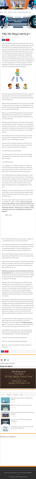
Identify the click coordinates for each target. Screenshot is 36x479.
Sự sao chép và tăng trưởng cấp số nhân (14, 345)
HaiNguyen (29, 472)
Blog (5, 12)
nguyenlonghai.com (14, 472)
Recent (3, 394)
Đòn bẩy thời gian (9, 337)
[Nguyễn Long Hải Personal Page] (18, 4)
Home (1, 12)
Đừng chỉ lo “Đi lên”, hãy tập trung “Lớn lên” (21, 405)
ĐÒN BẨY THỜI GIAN (26, 332)
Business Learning (12, 12)
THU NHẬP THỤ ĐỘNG (7, 334)
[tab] (1, 360)
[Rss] (18, 475)
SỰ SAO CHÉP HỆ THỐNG (22, 334)
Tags (21, 394)
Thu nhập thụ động (10, 341)
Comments (15, 394)
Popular (9, 394)
